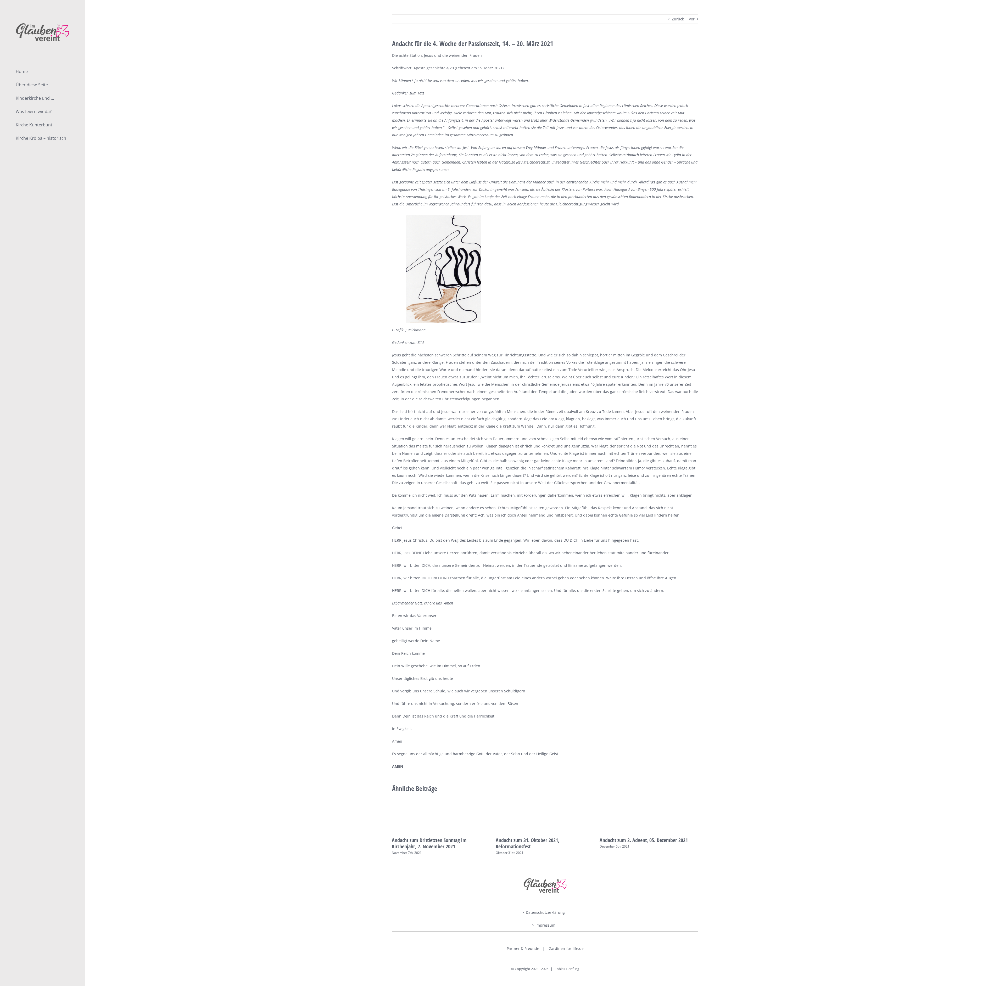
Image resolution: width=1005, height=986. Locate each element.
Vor (692, 18)
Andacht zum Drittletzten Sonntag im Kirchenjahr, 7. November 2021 (429, 843)
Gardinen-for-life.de (566, 948)
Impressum (545, 925)
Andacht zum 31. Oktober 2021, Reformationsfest (527, 843)
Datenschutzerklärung (545, 912)
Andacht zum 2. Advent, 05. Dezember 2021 (644, 840)
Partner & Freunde (523, 948)
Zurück (678, 18)
